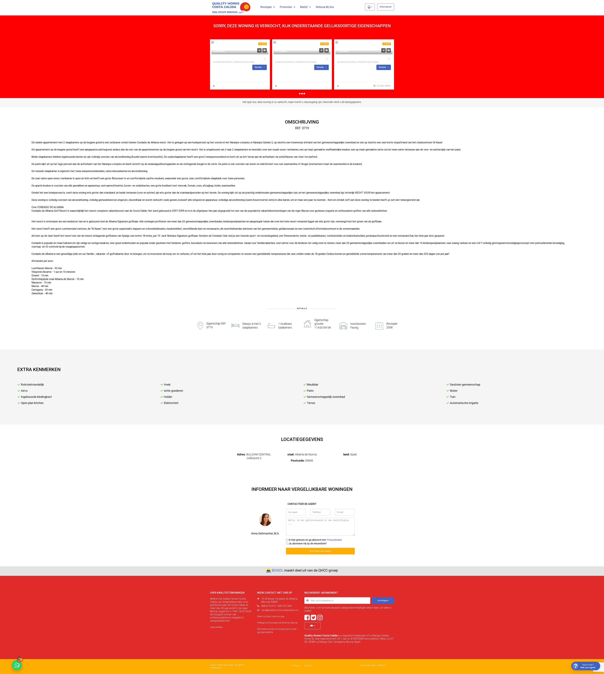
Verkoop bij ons (325, 7)
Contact (308, 665)
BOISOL (277, 570)
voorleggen (383, 600)
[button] (370, 6)
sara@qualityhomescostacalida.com (280, 610)
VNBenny (381, 665)
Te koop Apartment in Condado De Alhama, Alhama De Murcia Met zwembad (263, 58)
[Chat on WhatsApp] (17, 665)
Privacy (295, 665)
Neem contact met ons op (270, 616)
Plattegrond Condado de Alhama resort (276, 622)
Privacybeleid (334, 539)
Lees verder (216, 627)
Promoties (286, 7)
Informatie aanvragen (320, 551)
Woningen (266, 7)
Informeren (385, 7)
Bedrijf (304, 7)
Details (258, 67)
